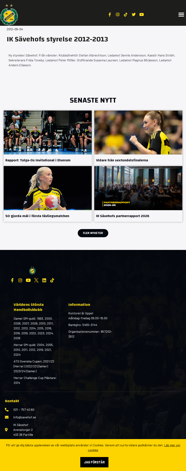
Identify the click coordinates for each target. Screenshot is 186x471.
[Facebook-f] (12, 280)
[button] (181, 14)
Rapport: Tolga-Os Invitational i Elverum (37, 160)
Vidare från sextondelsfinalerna (122, 160)
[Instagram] (20, 280)
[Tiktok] (52, 280)
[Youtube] (28, 280)
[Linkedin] (44, 280)
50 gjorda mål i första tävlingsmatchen (37, 216)
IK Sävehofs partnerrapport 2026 (122, 216)
